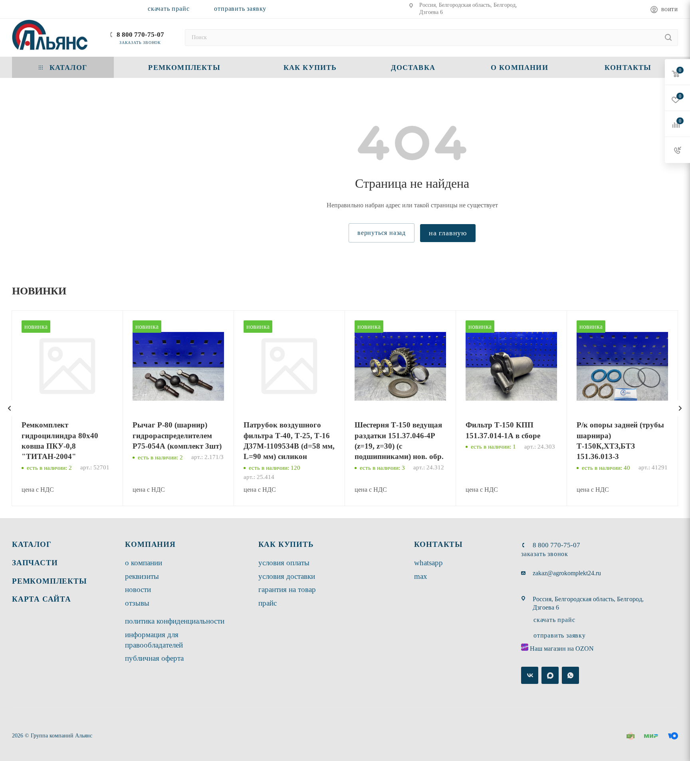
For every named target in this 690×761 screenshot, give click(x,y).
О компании (143, 562)
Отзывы (137, 603)
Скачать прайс (168, 8)
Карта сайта (41, 599)
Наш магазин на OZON (562, 648)
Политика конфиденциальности (174, 621)
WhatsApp (428, 562)
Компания (150, 544)
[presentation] (10, 408)
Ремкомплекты (49, 581)
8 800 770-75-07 (140, 34)
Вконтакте (529, 675)
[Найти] (668, 37)
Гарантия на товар (287, 589)
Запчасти (35, 562)
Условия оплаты (283, 562)
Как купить (286, 544)
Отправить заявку (240, 8)
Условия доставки (286, 576)
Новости (138, 589)
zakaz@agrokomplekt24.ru (567, 573)
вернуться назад (381, 232)
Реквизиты (142, 576)
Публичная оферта (154, 658)
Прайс (267, 603)
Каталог (32, 544)
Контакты (438, 544)
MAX (420, 576)
